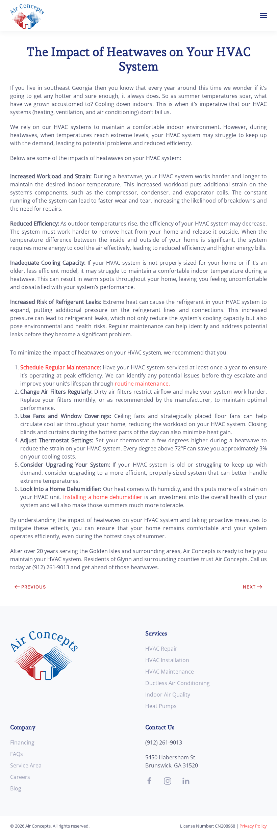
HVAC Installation (167, 660)
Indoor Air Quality (167, 694)
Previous (33, 587)
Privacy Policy (253, 826)
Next (249, 587)
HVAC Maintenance (169, 671)
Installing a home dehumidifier (102, 497)
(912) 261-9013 (163, 742)
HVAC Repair (161, 648)
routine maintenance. (142, 383)
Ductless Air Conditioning (177, 683)
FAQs (16, 754)
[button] (263, 15)
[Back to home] (27, 15)
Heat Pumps (161, 706)
